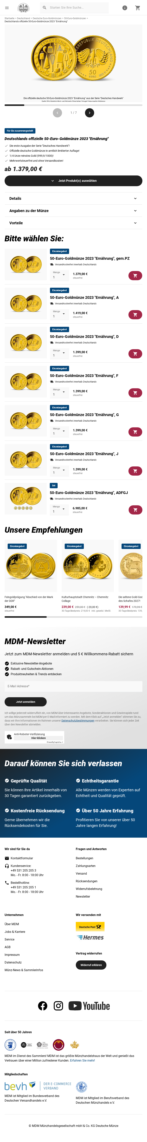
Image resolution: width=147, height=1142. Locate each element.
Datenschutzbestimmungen (77, 720)
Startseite (9, 18)
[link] (23, 8)
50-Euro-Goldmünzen (75, 18)
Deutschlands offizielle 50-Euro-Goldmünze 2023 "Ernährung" (36, 21)
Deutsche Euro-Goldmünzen (47, 18)
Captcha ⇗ (55, 742)
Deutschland (23, 18)
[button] (7, 8)
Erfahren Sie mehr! (82, 1060)
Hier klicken (38, 738)
